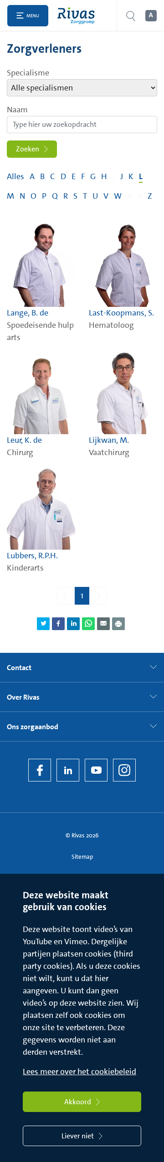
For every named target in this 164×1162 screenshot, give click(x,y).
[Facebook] (39, 770)
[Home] (78, 15)
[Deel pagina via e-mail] (103, 623)
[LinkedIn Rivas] (67, 770)
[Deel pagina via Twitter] (43, 623)
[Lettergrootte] (150, 16)
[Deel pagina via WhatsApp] (88, 623)
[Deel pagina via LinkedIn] (73, 623)
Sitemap (82, 857)
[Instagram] (124, 770)
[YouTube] (96, 770)
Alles (15, 176)
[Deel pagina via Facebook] (58, 623)
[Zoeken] (131, 16)
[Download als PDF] (118, 623)
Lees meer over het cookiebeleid (79, 1071)
